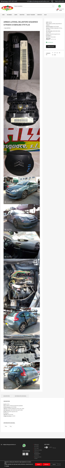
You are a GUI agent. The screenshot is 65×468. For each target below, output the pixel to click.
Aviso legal (36, 448)
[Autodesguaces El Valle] (6, 8)
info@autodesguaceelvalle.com (38, 1)
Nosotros (22, 14)
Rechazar (46, 464)
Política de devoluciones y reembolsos (37, 454)
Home (3, 14)
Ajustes (54, 464)
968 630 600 (59, 1)
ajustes (7, 466)
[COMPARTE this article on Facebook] (52, 53)
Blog (45, 14)
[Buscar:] (34, 6)
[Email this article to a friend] (55, 55)
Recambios (9, 14)
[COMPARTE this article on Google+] (57, 53)
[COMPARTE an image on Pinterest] (59, 53)
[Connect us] (24, 454)
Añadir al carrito (51, 46)
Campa (15, 14)
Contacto (39, 14)
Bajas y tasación (31, 14)
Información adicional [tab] (20, 396)
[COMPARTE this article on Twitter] (55, 53)
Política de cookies (38, 450)
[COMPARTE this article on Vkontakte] (52, 55)
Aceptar (38, 464)
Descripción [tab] (6, 396)
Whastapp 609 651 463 (9, 1)
